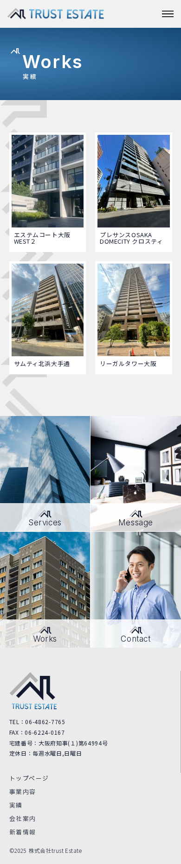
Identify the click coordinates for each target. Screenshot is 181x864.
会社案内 (22, 819)
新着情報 (22, 832)
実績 (16, 805)
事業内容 (22, 792)
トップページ (29, 778)
